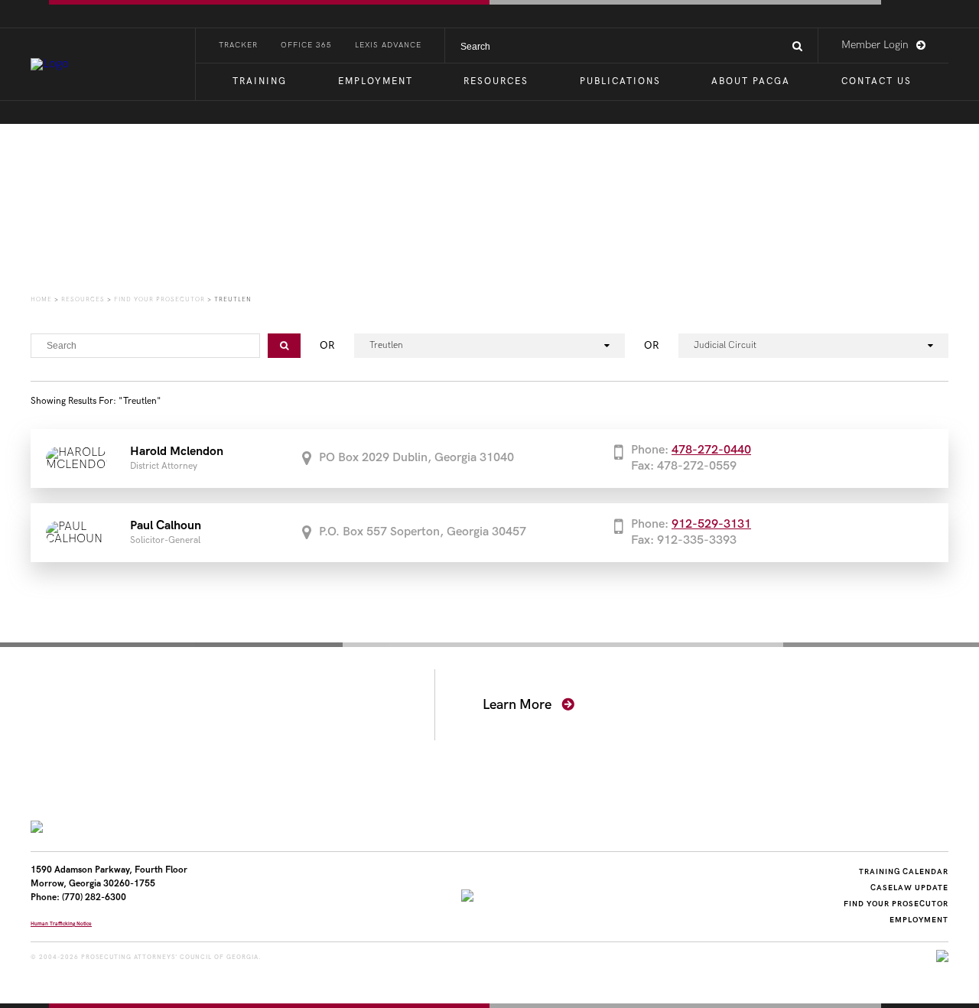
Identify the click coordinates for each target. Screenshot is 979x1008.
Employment (375, 81)
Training (260, 81)
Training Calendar (903, 871)
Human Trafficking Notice (61, 924)
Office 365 (306, 45)
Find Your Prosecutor (896, 904)
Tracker (238, 45)
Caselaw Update (909, 888)
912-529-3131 (711, 524)
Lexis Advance (388, 45)
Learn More (519, 705)
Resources (496, 81)
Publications (620, 81)
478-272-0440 (711, 450)
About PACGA (750, 81)
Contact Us (876, 81)
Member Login (875, 44)
